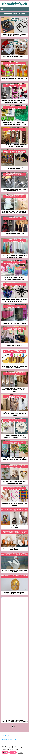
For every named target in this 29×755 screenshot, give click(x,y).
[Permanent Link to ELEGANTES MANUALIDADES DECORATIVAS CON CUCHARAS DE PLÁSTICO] (14, 180)
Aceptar (5, 752)
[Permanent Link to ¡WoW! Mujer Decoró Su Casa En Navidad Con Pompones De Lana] (14, 47)
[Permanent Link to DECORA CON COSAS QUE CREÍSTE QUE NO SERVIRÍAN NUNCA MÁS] (14, 157)
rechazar (13, 752)
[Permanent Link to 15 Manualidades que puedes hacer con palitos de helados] (14, 494)
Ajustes (20, 752)
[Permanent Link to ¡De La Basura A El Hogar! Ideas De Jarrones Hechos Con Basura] (14, 538)
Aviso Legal (5, 736)
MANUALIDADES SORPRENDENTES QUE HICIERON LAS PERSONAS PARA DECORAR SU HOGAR (14, 459)
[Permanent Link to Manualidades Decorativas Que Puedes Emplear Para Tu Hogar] (14, 516)
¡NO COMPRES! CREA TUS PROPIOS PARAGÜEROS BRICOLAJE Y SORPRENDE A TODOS (14, 413)
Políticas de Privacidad (9, 739)
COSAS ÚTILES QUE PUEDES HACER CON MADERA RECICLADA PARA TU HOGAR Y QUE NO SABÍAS (14, 390)
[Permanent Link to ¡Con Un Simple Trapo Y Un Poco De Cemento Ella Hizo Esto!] (14, 561)
